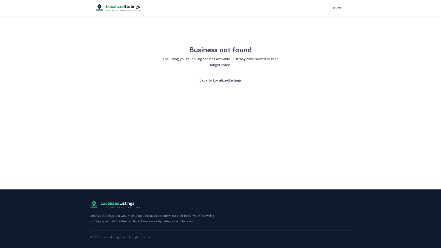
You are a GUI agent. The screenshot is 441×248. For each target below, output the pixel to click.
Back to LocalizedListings (220, 80)
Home (337, 8)
